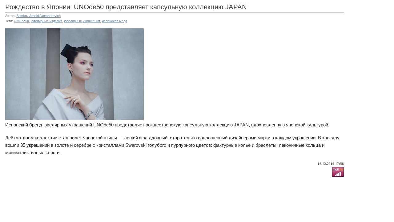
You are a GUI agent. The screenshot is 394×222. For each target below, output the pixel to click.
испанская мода (114, 21)
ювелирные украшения (82, 21)
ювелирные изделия (46, 21)
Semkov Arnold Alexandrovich (38, 16)
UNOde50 (21, 21)
